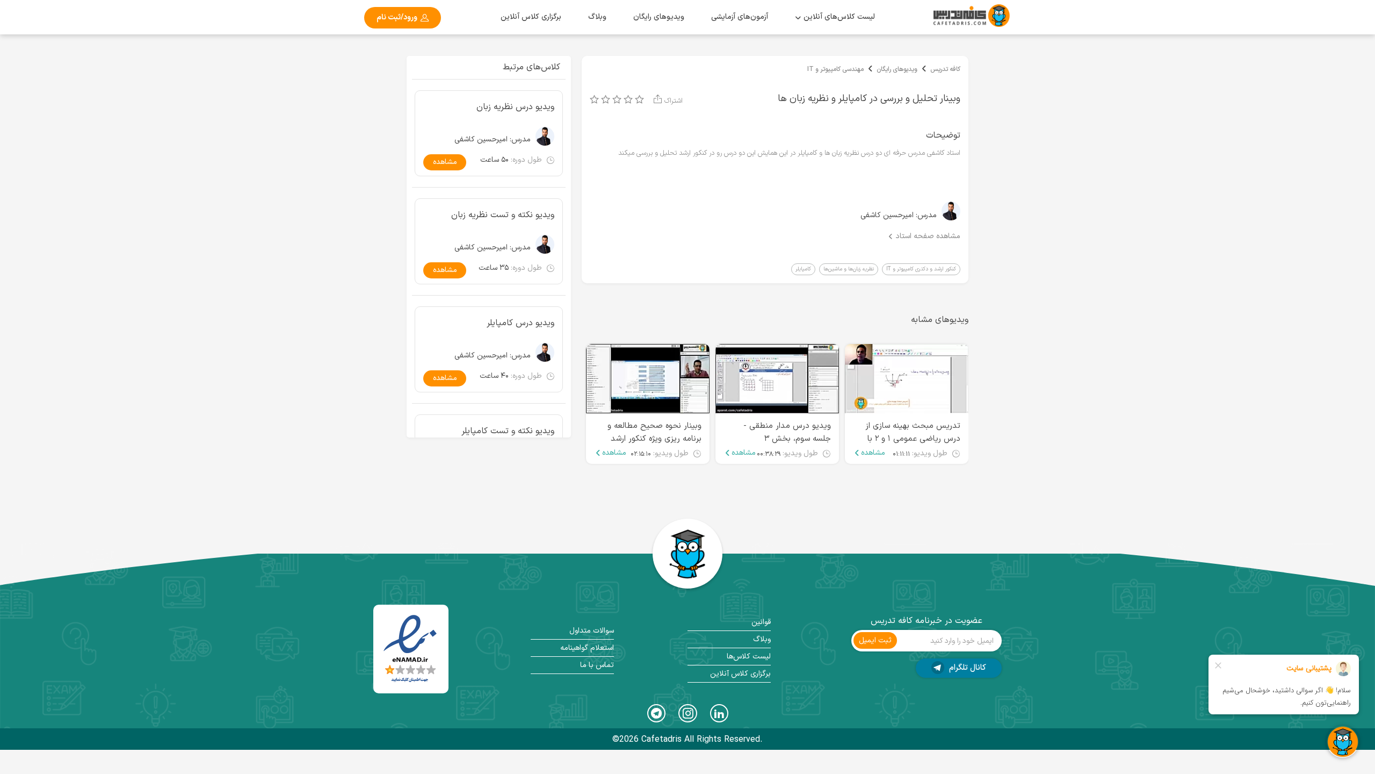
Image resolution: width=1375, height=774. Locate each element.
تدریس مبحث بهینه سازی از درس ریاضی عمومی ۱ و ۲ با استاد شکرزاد (912, 439)
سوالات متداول (591, 630)
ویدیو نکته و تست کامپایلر (507, 431)
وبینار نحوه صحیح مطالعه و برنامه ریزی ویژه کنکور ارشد (654, 432)
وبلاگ (597, 17)
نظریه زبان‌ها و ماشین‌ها (848, 269)
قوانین (761, 622)
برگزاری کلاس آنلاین (531, 17)
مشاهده (873, 453)
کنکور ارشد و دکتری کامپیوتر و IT (921, 269)
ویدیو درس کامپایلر (520, 323)
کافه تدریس (945, 69)
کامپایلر (803, 269)
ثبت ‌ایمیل (875, 640)
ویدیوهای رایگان (897, 69)
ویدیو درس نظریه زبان (515, 107)
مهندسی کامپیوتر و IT (835, 69)
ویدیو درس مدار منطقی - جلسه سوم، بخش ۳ (787, 432)
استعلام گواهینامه (587, 648)
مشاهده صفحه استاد (927, 236)
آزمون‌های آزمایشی (739, 17)
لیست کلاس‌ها (749, 656)
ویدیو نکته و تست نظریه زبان (502, 215)
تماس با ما (597, 665)
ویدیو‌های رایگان (658, 17)
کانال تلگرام (966, 668)
